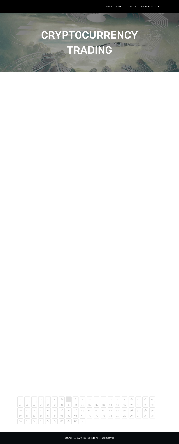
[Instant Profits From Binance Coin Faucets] (39, 337)
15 (124, 399)
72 (103, 415)
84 (48, 421)
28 (75, 404)
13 (110, 399)
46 (61, 410)
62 (34, 415)
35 (124, 404)
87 (68, 421)
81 (27, 421)
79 (152, 415)
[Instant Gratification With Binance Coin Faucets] (129, 255)
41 (27, 410)
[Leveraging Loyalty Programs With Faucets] (129, 173)
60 (20, 415)
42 (34, 410)
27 (69, 404)
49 (82, 410)
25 (55, 404)
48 (75, 410)
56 (131, 410)
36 (131, 404)
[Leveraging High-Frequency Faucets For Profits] (39, 173)
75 (124, 415)
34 (117, 404)
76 (131, 415)
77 (138, 415)
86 (61, 421)
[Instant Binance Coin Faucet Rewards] (84, 255)
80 (20, 421)
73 (110, 415)
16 (131, 399)
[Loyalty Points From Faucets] (84, 173)
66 (61, 415)
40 (20, 410)
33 (110, 404)
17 (138, 399)
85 (55, 421)
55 (124, 410)
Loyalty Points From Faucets (84, 200)
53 (110, 410)
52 (103, 410)
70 (89, 415)
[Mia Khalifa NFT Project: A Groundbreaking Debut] (84, 98)
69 (82, 415)
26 (62, 404)
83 (41, 421)
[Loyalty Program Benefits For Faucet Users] (39, 255)
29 (82, 404)
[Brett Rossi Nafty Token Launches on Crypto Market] (39, 98)
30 (89, 404)
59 (152, 410)
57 (138, 410)
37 (138, 404)
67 (68, 415)
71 (96, 415)
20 (20, 404)
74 (117, 415)
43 (41, 410)
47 (68, 410)
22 (34, 404)
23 (41, 404)
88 (75, 421)
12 (103, 399)
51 (96, 410)
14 (117, 399)
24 (48, 404)
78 (145, 415)
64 (48, 415)
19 (152, 399)
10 (89, 399)
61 (27, 415)
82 (34, 421)
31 (96, 404)
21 (27, 404)
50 (89, 410)
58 (145, 410)
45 (55, 410)
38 (145, 404)
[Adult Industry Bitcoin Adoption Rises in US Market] (129, 98)
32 (103, 404)
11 (97, 399)
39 (152, 404)
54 (117, 410)
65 (55, 415)
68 (75, 415)
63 (41, 415)
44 (48, 410)
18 (145, 399)
